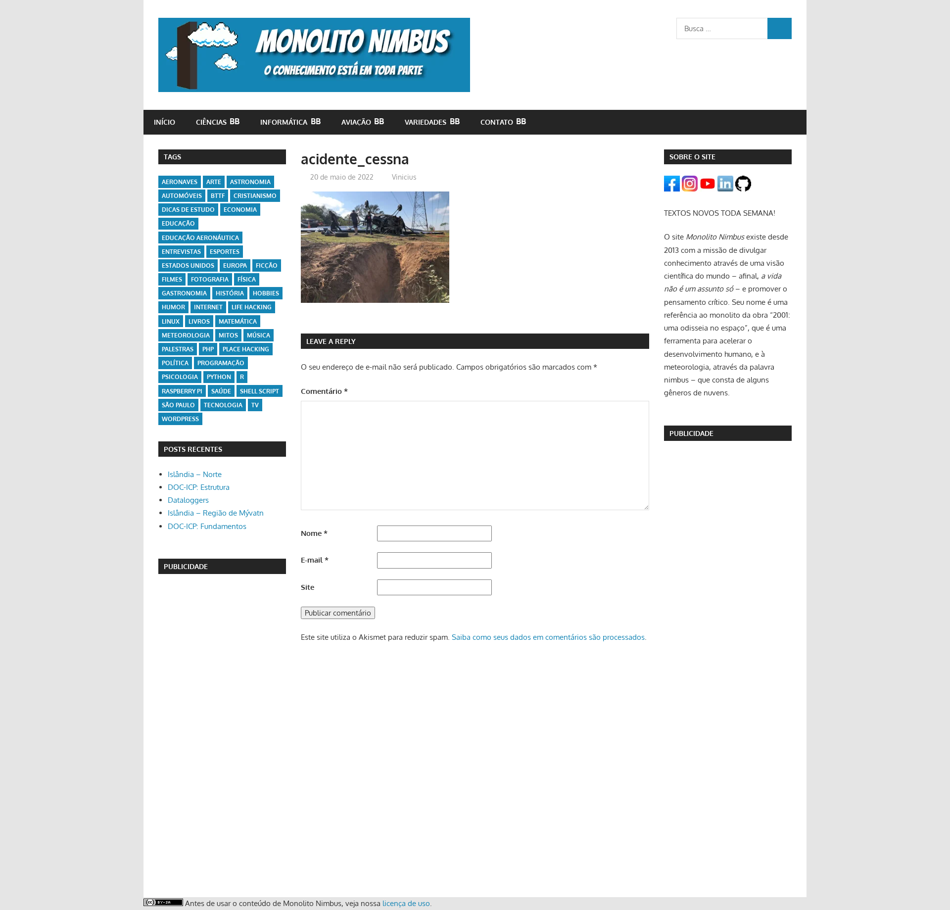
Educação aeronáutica (200, 237)
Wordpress (180, 419)
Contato (496, 122)
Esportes (224, 251)
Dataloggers (188, 500)
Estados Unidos (188, 265)
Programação (220, 363)
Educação (178, 223)
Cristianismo (255, 195)
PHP (208, 349)
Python (219, 377)
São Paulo (178, 405)
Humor (173, 307)
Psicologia (180, 377)
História (230, 293)
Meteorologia (186, 335)
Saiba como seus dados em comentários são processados (548, 637)
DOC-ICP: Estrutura (199, 487)
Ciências (211, 122)
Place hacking (246, 349)
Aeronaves (179, 182)
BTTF (218, 195)
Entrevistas (181, 251)
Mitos (228, 335)
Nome (314, 533)
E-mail (315, 560)
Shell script (259, 391)
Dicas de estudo (188, 209)
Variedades (425, 122)
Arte (213, 182)
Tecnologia (223, 405)
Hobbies (266, 293)
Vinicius (404, 177)
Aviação (356, 122)
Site (307, 587)
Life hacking (252, 307)
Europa (235, 265)
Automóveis (182, 195)
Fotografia (210, 279)
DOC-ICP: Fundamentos (207, 526)
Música (258, 335)
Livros (199, 321)
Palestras (177, 349)
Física (247, 279)
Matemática (238, 321)
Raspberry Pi (182, 391)
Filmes (172, 279)
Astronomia (250, 182)
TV (255, 405)
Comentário (324, 391)
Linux (171, 321)
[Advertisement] (222, 733)
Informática (283, 122)
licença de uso (406, 903)
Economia (240, 209)
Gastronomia (184, 293)
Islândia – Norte (195, 474)
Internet (208, 307)
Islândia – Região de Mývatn (216, 513)
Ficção (267, 265)
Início (164, 122)
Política (175, 363)
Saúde (221, 391)
